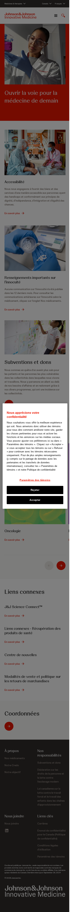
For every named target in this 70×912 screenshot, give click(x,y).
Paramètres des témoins (35, 480)
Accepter (35, 500)
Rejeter (35, 489)
